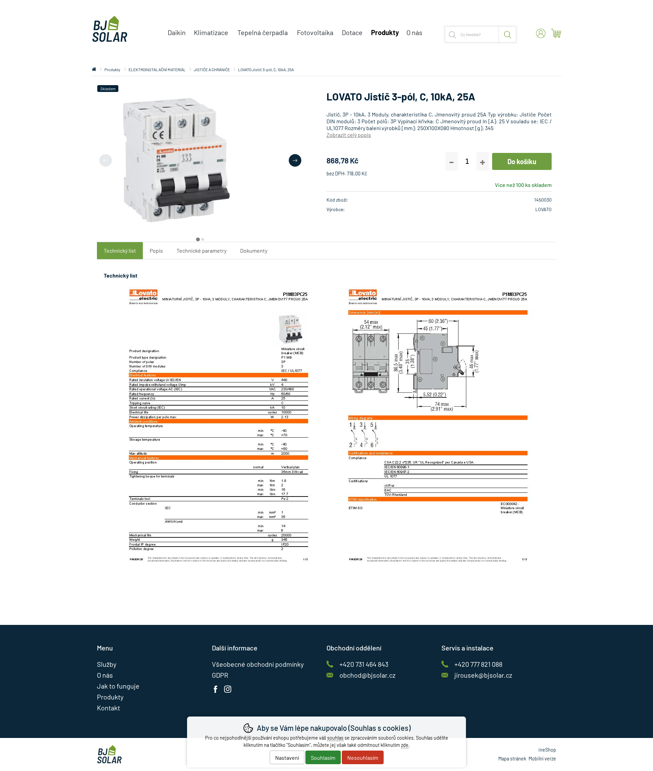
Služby (106, 664)
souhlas (335, 738)
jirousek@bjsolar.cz (483, 675)
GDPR (220, 675)
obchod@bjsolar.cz (367, 675)
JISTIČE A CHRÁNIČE (212, 69)
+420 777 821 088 (478, 664)
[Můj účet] (541, 33)
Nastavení (287, 757)
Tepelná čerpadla (262, 32)
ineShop (547, 750)
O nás (414, 32)
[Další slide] (295, 160)
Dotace (352, 32)
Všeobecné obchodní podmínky (258, 664)
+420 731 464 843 (363, 664)
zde (404, 745)
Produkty (112, 69)
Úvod (94, 69)
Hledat (507, 34)
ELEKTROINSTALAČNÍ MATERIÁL (157, 69)
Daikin (177, 32)
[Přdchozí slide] (105, 160)
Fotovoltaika (315, 32)
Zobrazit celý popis (348, 134)
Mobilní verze (542, 758)
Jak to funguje (118, 686)
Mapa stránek (512, 758)
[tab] (198, 239)
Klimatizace (211, 32)
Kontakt (108, 708)
